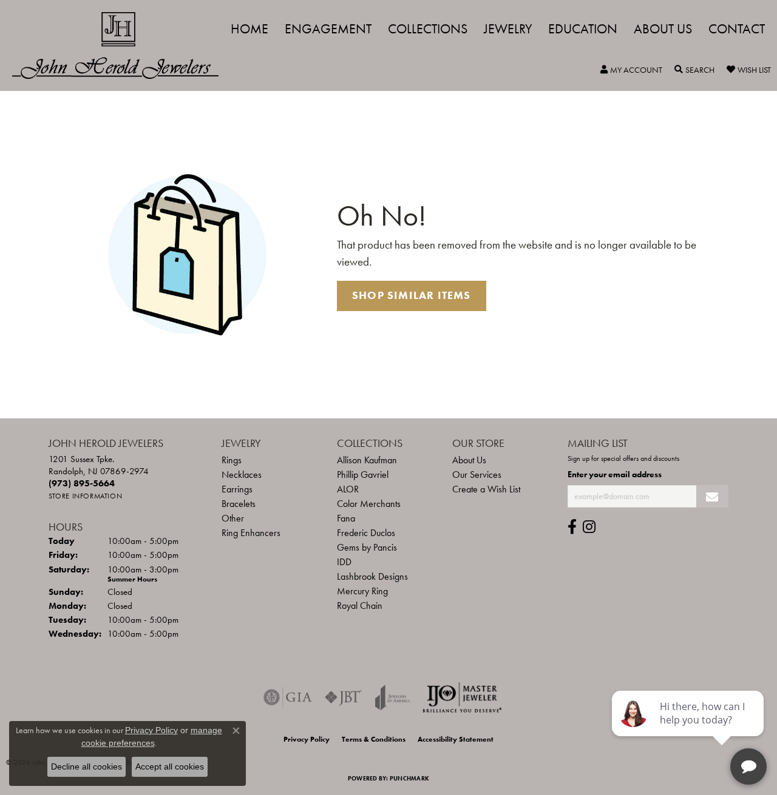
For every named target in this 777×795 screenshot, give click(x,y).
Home (249, 29)
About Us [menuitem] (469, 460)
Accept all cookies (169, 766)
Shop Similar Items (411, 295)
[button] (631, 70)
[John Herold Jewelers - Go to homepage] (121, 45)
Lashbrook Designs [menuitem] (372, 576)
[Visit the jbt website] (343, 697)
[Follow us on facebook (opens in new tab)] (572, 527)
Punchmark (409, 778)
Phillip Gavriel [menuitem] (362, 474)
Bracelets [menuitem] (239, 503)
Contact (736, 29)
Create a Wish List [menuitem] (486, 489)
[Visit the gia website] (287, 697)
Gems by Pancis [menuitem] (367, 547)
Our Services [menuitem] (476, 474)
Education (582, 29)
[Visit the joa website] (392, 697)
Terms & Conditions (373, 739)
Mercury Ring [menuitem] (362, 591)
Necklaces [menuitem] (242, 474)
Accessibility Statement (456, 739)
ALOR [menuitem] (348, 489)
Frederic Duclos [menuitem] (366, 532)
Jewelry (508, 29)
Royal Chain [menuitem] (359, 605)
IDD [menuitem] (344, 561)
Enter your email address (615, 474)
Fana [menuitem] (346, 518)
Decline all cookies (86, 766)
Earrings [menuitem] (237, 489)
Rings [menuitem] (232, 460)
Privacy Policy (306, 739)
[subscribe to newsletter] (712, 496)
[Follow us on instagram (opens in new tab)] (589, 527)
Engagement (328, 29)
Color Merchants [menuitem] (369, 503)
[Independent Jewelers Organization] (461, 697)
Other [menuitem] (233, 518)
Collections (427, 29)
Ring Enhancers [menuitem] (251, 532)
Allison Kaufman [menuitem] (367, 460)
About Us (663, 29)
